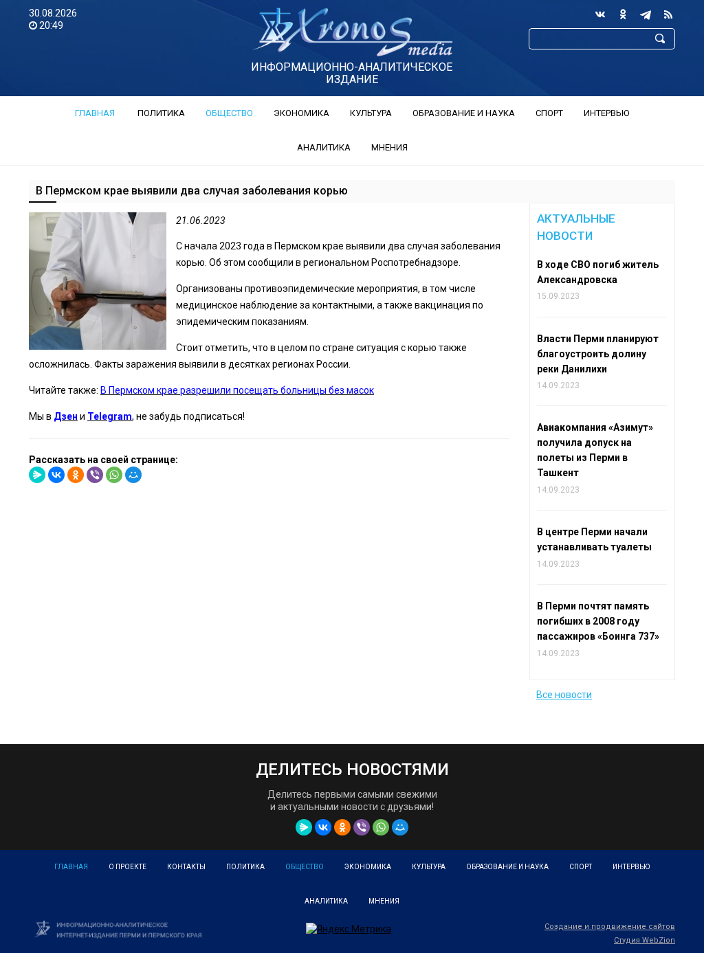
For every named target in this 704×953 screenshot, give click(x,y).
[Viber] (95, 475)
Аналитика (324, 147)
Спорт (549, 113)
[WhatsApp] (114, 475)
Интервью (606, 113)
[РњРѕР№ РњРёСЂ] (133, 475)
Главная (95, 113)
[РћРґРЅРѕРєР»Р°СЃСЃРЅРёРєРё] (75, 475)
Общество (229, 113)
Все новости (564, 694)
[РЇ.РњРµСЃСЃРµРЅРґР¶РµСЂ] (37, 475)
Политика (161, 113)
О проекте (127, 867)
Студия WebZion (644, 940)
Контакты (186, 867)
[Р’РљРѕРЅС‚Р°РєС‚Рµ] (56, 475)
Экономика (301, 113)
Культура (371, 113)
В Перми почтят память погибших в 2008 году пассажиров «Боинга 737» (598, 621)
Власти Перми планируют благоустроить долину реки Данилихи (598, 353)
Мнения (389, 147)
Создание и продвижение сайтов (609, 926)
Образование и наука (463, 113)
